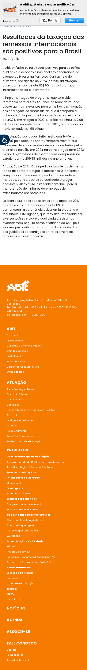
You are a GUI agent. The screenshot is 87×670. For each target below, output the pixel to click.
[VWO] (20, 21)
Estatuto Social (16, 361)
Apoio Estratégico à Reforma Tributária (30, 467)
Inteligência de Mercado (21, 420)
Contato (11, 649)
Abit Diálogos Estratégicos (23, 530)
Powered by (9, 21)
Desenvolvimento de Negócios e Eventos (31, 410)
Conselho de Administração (24, 345)
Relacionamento (16, 431)
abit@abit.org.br (16, 315)
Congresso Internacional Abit (24, 504)
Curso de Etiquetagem (20, 525)
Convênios (13, 404)
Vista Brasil (13, 599)
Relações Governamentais (23, 436)
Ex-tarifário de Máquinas (22, 472)
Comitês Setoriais (17, 351)
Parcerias (12, 578)
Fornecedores (15, 655)
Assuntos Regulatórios (20, 389)
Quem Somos (15, 340)
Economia (13, 415)
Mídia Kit (12, 546)
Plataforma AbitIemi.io (20, 493)
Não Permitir (50, 20)
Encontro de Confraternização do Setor (30, 562)
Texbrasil (12, 588)
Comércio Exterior (17, 394)
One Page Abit (15, 488)
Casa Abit (13, 335)
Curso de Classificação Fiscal (25, 520)
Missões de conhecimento (22, 509)
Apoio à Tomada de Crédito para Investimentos (35, 462)
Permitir (74, 20)
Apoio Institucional (18, 660)
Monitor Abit (14, 483)
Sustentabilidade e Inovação (24, 441)
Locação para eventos (20, 572)
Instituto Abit (14, 356)
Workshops (13, 536)
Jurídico (11, 425)
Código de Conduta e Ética (23, 366)
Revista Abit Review (18, 551)
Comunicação (15, 399)
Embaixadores (15, 371)
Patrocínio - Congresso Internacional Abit (31, 557)
